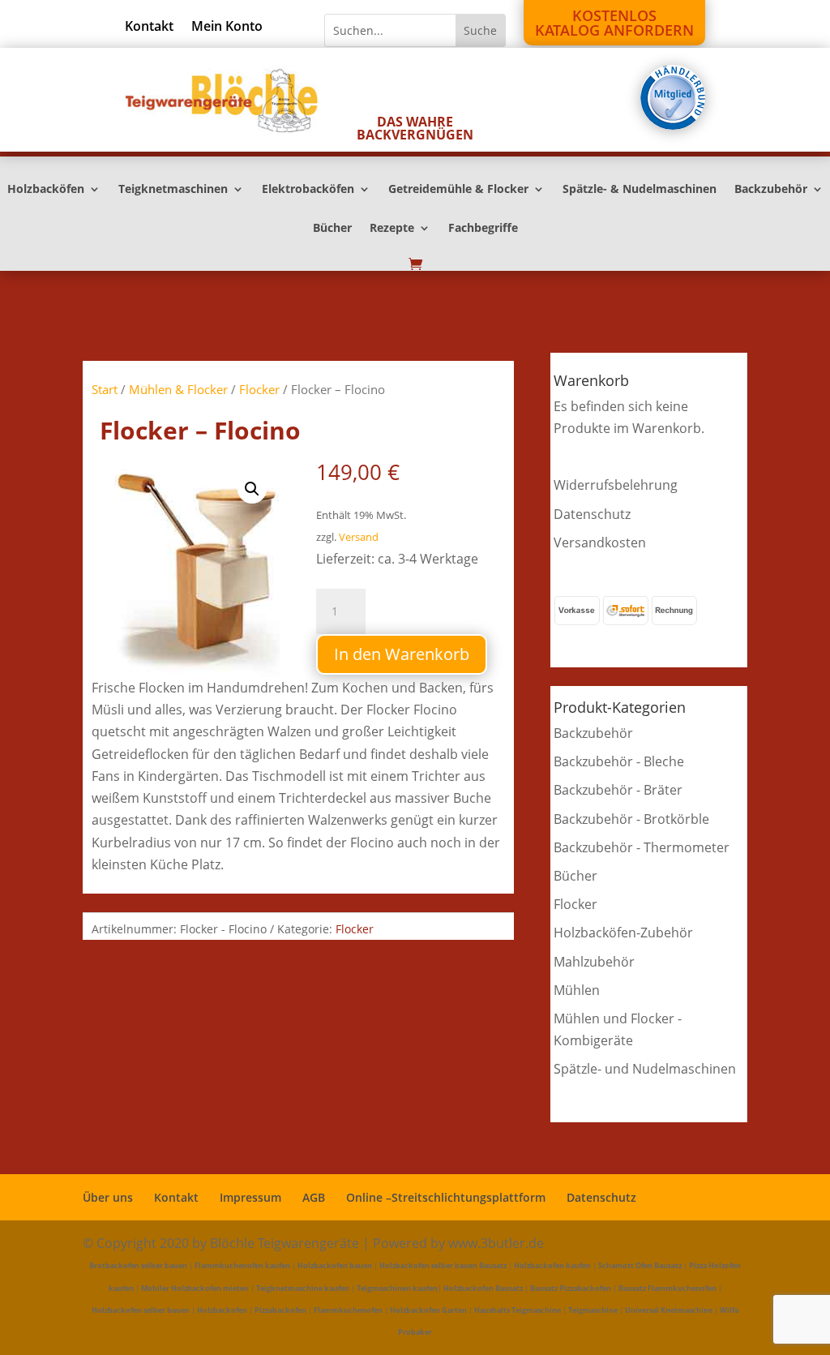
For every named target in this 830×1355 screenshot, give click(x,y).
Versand (359, 537)
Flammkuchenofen (348, 1310)
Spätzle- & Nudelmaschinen (640, 189)
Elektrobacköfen (308, 189)
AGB (313, 1197)
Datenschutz (592, 514)
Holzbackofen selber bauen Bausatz (443, 1265)
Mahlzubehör (594, 962)
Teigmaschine (593, 1310)
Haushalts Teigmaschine (517, 1310)
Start (105, 389)
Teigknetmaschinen (173, 189)
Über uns (108, 1197)
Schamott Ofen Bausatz (640, 1265)
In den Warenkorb (401, 654)
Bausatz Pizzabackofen (570, 1288)
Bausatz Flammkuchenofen (667, 1288)
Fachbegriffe (483, 228)
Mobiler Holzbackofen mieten (195, 1288)
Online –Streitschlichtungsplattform (445, 1197)
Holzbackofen (222, 1310)
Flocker (259, 389)
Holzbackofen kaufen (552, 1265)
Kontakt (149, 27)
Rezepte (392, 228)
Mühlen (577, 990)
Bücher (332, 228)
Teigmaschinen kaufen (397, 1288)
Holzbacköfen (45, 189)
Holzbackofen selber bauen (141, 1310)
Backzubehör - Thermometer (641, 847)
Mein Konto (227, 27)
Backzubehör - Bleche (619, 761)
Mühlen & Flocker (178, 389)
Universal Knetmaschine (668, 1310)
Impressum (250, 1197)
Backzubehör (770, 189)
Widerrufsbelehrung (616, 485)
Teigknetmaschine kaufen (302, 1288)
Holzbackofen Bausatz (483, 1288)
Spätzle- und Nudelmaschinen (645, 1069)
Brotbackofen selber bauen (138, 1265)
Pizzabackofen (280, 1310)
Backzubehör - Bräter (618, 790)
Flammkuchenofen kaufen (242, 1265)
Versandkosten (600, 542)
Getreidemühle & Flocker (458, 189)
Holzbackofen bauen (334, 1265)
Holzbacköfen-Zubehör (623, 932)
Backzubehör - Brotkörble (631, 819)
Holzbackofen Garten (428, 1310)
